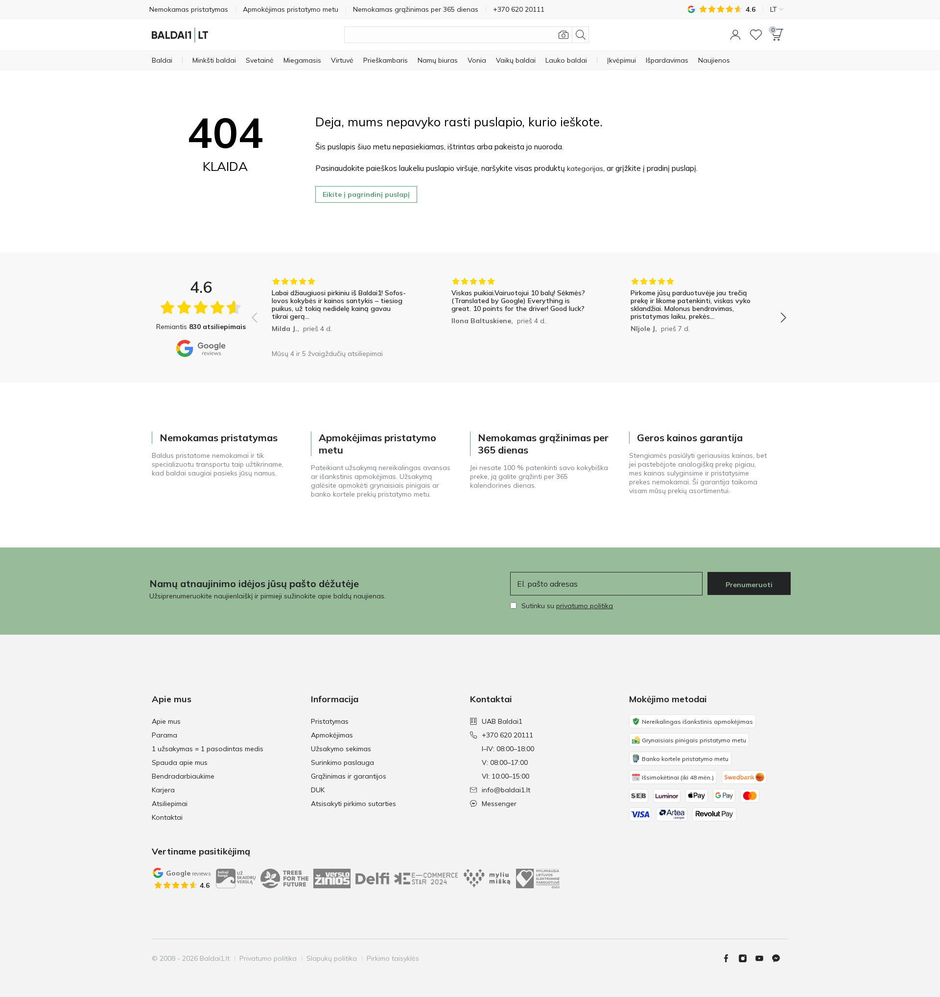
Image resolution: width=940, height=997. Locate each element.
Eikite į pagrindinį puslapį (366, 194)
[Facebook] (730, 958)
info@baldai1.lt (506, 789)
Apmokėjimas (332, 735)
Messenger (499, 803)
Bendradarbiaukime (183, 776)
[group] (339, 310)
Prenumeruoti (749, 584)
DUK (318, 789)
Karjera (163, 789)
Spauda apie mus (180, 762)
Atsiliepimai (170, 803)
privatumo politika (584, 605)
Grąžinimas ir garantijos (348, 776)
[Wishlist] (756, 35)
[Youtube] (763, 958)
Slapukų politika (331, 958)
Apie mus (166, 721)
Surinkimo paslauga (342, 762)
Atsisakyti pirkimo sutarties (353, 803)
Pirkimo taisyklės (393, 958)
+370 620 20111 (507, 735)
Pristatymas (330, 721)
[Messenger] (780, 958)
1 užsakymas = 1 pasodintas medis (207, 748)
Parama (164, 735)
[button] (735, 35)
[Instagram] (746, 958)
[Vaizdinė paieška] (563, 34)
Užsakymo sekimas (341, 748)
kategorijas (585, 168)
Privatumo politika (268, 958)
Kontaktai (167, 817)
